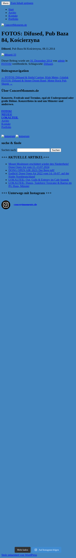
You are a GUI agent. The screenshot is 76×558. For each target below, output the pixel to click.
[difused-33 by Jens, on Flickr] (8, 54)
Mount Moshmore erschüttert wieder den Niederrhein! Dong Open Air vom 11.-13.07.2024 (38, 165)
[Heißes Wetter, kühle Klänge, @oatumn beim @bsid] (38, 270)
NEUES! (6, 114)
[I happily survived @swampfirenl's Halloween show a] (38, 224)
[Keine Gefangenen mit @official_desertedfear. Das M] (38, 435)
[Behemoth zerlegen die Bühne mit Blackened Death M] (38, 408)
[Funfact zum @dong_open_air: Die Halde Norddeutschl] (38, 514)
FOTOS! (6, 63)
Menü (5, 3)
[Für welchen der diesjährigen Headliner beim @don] (38, 534)
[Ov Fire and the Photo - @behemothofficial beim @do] (38, 285)
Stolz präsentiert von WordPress (19, 554)
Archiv (12, 12)
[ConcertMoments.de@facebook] (8, 136)
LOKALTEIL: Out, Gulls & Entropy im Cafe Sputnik (38, 179)
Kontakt (12, 15)
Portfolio (13, 18)
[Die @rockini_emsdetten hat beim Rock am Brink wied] (38, 250)
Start (11, 9)
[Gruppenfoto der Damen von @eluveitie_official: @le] (38, 496)
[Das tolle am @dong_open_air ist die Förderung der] (38, 305)
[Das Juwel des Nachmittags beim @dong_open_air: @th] (38, 335)
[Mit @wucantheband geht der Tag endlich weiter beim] (38, 395)
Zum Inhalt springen (22, 3)
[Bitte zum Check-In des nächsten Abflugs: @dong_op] (38, 321)
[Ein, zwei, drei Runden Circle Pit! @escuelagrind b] (38, 450)
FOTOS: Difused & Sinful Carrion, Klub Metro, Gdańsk (34, 77)
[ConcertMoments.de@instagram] (22, 136)
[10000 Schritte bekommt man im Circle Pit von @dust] (38, 380)
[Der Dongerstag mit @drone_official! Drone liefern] (38, 465)
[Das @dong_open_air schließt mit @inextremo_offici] (38, 363)
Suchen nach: (8, 149)
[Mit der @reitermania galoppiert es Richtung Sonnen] (38, 421)
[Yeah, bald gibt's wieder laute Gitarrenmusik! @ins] (38, 480)
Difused (48, 63)
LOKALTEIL (9, 117)
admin (61, 60)
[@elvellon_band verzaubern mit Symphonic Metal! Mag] (38, 348)
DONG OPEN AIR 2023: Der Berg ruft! (31, 170)
